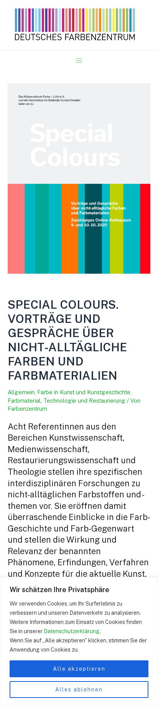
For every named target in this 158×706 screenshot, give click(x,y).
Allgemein (21, 392)
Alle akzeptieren (79, 669)
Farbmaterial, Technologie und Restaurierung (66, 400)
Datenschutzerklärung (71, 631)
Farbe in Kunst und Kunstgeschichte (83, 392)
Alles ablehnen (79, 689)
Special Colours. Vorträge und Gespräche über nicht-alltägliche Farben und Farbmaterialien (67, 340)
